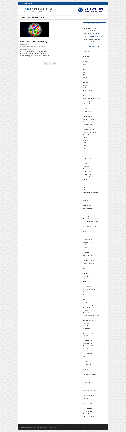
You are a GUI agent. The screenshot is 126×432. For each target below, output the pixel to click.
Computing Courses (87, 124)
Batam (84, 80)
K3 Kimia (85, 229)
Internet (22, 39)
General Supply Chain (88, 176)
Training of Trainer (87, 413)
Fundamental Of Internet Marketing (33, 41)
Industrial (85, 200)
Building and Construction (89, 93)
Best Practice (86, 82)
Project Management (88, 325)
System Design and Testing (89, 390)
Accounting (85, 53)
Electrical (85, 150)
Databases (85, 140)
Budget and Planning (88, 90)
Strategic (85, 379)
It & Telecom (39, 39)
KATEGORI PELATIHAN (40, 17)
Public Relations (87, 331)
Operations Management (89, 289)
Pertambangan (86, 310)
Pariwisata (85, 299)
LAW (84, 237)
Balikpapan (85, 74)
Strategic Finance (87, 382)
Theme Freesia (36, 427)
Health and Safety (87, 182)
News (84, 281)
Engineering (86, 155)
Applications (86, 64)
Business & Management (89, 95)
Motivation (85, 276)
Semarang (85, 366)
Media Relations (87, 273)
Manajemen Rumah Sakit (89, 263)
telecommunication (87, 406)
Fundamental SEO (27, 48)
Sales (84, 351)
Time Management (87, 411)
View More (24, 59)
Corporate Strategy (87, 134)
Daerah (85, 137)
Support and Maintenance (89, 385)
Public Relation (86, 328)
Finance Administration (88, 169)
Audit (84, 69)
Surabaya (85, 387)
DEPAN (23, 17)
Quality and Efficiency (88, 340)
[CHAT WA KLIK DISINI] (91, 7)
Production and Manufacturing (90, 318)
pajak (84, 294)
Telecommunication (87, 408)
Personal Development (88, 307)
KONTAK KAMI (30, 17)
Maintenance (86, 250)
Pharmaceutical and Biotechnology (91, 312)
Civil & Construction (88, 108)
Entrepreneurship (87, 158)
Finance (85, 163)
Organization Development (89, 291)
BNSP (84, 87)
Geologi (85, 179)
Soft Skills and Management (89, 374)
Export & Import (87, 161)
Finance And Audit (87, 171)
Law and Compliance (88, 239)
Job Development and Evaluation (91, 226)
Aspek (84, 67)
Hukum (84, 189)
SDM (84, 356)
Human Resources (87, 195)
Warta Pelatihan (24, 44)
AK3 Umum (85, 61)
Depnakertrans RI (87, 145)
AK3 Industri (86, 56)
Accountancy (86, 51)
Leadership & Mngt (87, 242)
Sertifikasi (85, 369)
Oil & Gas (85, 284)
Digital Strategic (87, 148)
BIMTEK (85, 85)
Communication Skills (88, 116)
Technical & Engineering (88, 395)
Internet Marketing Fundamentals (38, 48)
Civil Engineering (87, 111)
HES (84, 184)
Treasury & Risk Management (90, 416)
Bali (84, 72)
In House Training (87, 197)
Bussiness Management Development (92, 98)
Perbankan (85, 302)
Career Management (88, 101)
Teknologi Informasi (87, 403)
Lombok (85, 247)
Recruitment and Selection (89, 345)
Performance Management (89, 305)
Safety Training (86, 348)
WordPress (41, 427)
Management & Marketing (89, 255)
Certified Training (87, 103)
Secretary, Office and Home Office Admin (93, 359)
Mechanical (86, 268)
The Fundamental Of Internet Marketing (33, 48)
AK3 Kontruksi (86, 59)
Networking (86, 278)
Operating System (87, 286)
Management (86, 252)
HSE (84, 187)
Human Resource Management (90, 192)
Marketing (85, 265)
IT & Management (87, 216)
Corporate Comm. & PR (88, 129)
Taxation (85, 393)
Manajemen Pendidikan (88, 260)
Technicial (85, 398)
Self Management (87, 364)
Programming (86, 323)
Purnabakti (85, 338)
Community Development (89, 119)
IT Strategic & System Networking (91, 221)
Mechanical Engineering (88, 270)
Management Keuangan (88, 257)
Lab (84, 234)
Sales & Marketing (87, 353)
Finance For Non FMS (88, 174)
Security (85, 361)
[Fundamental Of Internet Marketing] (34, 29)
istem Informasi (86, 210)
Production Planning (88, 320)
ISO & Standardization (88, 208)
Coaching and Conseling (88, 114)
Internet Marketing (30, 39)
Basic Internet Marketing (27, 46)
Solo (84, 377)
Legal (84, 244)
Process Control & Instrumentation (91, 315)
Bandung (85, 77)
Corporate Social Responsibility (90, 132)
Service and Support (88, 372)
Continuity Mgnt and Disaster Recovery (92, 127)
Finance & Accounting (88, 166)
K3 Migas (85, 231)
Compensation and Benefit (89, 121)
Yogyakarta (45, 39)
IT (83, 213)
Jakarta (85, 223)
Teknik (84, 400)
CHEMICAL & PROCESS (89, 106)
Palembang (85, 297)
